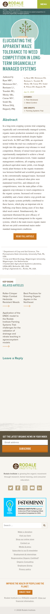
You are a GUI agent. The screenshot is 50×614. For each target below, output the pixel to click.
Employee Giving (25, 565)
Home (5, 10)
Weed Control (31, 103)
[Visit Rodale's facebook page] (17, 488)
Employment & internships (25, 554)
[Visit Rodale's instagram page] (25, 488)
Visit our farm (25, 535)
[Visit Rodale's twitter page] (10, 488)
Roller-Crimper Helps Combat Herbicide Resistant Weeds (11, 298)
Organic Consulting (25, 562)
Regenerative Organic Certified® (25, 558)
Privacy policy (25, 569)
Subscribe (25, 449)
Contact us (25, 543)
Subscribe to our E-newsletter (25, 550)
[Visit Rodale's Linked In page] (39, 488)
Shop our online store (25, 539)
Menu (43, 4)
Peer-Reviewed (32, 100)
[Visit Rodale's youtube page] (32, 488)
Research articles (14, 10)
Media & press (25, 547)
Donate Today (25, 592)
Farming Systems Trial (34, 111)
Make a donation (25, 532)
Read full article (25, 236)
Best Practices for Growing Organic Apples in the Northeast (32, 298)
